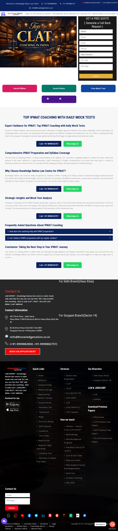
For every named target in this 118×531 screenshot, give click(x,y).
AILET (68, 388)
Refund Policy (22, 526)
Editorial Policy (36, 529)
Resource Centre (73, 460)
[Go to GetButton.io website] (112, 528)
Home (40, 375)
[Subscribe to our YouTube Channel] (22, 515)
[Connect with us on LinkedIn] (43, 515)
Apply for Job (44, 440)
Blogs (66, 14)
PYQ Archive (99, 417)
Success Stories (109, 14)
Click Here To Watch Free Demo (46, 460)
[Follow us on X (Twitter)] (36, 515)
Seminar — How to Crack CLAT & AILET (73, 428)
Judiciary (97, 399)
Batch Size (70, 473)
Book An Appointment (22, 351)
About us (29, 14)
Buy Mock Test (86, 14)
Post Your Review (46, 421)
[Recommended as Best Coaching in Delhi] (77, 515)
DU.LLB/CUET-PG (73, 393)
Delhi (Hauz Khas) (101, 375)
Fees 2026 (70, 482)
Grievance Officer (20, 529)
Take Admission (58, 14)
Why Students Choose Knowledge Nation (74, 467)
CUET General (72, 412)
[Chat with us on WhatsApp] (8, 515)
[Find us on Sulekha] (63, 515)
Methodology (72, 434)
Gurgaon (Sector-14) (102, 380)
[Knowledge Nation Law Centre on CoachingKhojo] (84, 515)
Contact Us (43, 431)
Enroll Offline (20, 88)
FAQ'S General (44, 426)
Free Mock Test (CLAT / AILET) (74, 449)
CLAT (68, 383)
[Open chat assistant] (4, 521)
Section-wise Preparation (70, 377)
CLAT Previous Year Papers (101, 424)
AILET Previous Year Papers (101, 432)
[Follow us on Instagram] (15, 515)
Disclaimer (44, 524)
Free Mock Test (74, 14)
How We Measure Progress (72, 441)
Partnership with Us (38, 526)
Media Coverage (45, 389)
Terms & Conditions (12, 524)
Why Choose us (38, 14)
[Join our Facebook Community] (29, 515)
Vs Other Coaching (74, 478)
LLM (68, 402)
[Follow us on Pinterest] (50, 515)
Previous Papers (97, 14)
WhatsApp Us (72, 144)
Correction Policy (30, 524)
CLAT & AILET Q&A (74, 455)
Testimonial (43, 412)
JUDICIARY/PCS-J (73, 407)
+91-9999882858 (50, 4)
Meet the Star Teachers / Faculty (44, 396)
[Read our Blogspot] (56, 515)
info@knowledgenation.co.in (42, 8)
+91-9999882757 (68, 4)
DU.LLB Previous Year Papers (102, 440)
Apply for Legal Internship (43, 447)
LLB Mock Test (45, 453)
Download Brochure (92, 3)
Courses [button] (47, 14)
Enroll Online (59, 88)
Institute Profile (45, 385)
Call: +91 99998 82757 (48, 144)
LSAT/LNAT (71, 398)
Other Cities (43, 435)
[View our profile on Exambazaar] (70, 515)
